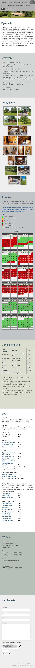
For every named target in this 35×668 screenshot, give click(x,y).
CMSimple (30, 664)
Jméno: (4, 607)
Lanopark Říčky (7, 503)
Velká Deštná (6, 495)
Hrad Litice (5, 507)
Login (31, 665)
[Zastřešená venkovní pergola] (21, 164)
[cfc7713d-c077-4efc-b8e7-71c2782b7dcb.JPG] (24, 184)
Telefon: (4, 618)
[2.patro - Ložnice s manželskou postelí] (11, 164)
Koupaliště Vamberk (8, 456)
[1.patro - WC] (28, 154)
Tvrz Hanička (6, 493)
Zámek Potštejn (6, 516)
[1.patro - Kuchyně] (6, 154)
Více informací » (12, 9)
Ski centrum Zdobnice (8, 442)
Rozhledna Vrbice (7, 497)
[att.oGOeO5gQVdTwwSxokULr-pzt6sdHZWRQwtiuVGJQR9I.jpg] (14, 184)
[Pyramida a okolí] (10, 115)
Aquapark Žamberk (8, 459)
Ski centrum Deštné (8, 447)
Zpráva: (4, 623)
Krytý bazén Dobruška (9, 461)
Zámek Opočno (6, 518)
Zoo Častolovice (7, 509)
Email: (4, 612)
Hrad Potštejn (6, 514)
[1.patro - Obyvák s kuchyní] (14, 135)
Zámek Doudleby (7, 505)
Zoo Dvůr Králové (7, 520)
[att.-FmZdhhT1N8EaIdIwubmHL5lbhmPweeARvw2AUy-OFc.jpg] (11, 174)
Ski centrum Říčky (7, 444)
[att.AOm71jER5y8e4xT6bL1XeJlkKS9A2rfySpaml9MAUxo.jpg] (24, 174)
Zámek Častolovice (8, 512)
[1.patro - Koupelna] (21, 154)
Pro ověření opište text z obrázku (11, 642)
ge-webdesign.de (23, 665)
